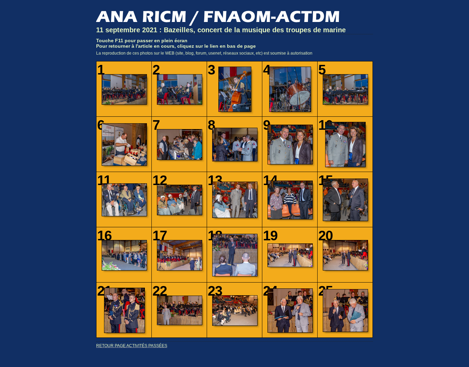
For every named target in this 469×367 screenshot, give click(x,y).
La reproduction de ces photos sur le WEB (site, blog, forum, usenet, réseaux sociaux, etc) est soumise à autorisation (204, 53)
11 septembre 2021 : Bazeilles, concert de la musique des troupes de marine (221, 30)
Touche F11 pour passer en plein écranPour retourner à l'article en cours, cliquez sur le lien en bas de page (176, 43)
